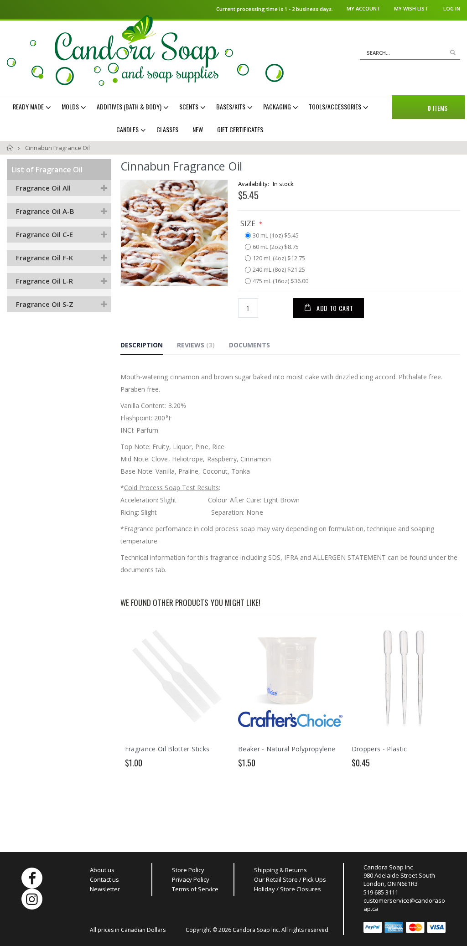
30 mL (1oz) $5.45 (276, 235)
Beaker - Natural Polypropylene (287, 748)
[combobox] (410, 53)
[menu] (196, 118)
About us (102, 870)
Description (141, 345)
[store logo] (145, 50)
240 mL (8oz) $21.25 (279, 270)
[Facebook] (31, 878)
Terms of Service (195, 889)
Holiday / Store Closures (287, 889)
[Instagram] (31, 899)
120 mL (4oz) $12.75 (279, 258)
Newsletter (105, 889)
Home (10, 148)
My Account (363, 8)
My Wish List (411, 8)
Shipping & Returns (280, 870)
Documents (249, 345)
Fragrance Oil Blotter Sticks (167, 748)
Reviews (195, 345)
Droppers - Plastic (379, 748)
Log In (451, 8)
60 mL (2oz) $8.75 (276, 247)
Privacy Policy (190, 879)
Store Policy (188, 870)
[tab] (148, 346)
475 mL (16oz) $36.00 (280, 281)
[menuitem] (33, 106)
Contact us (104, 879)
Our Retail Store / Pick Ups (290, 879)
